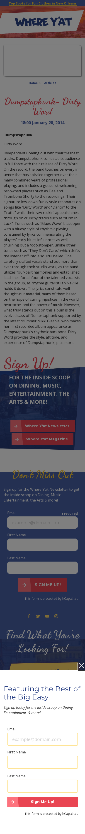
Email (11, 729)
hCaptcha (69, 813)
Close (81, 666)
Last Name (16, 776)
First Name (16, 752)
